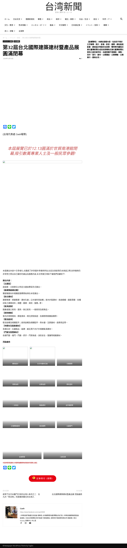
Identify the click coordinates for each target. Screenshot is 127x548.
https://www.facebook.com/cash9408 (32, 512)
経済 (57, 19)
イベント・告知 (92, 25)
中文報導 (62, 25)
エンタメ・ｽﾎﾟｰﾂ (37, 25)
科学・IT (106, 19)
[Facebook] (22, 523)
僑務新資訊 (30, 19)
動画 (51, 25)
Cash (22, 508)
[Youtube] (31, 523)
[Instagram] (26, 523)
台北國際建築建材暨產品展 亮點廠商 (67, 494)
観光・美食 (69, 19)
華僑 (39, 19)
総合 (95, 19)
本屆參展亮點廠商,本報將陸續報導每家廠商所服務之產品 (20, 463)
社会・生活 (83, 19)
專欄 (105, 25)
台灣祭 (21, 31)
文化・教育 (8, 25)
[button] (121, 19)
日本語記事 (75, 25)
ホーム (7, 19)
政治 (48, 19)
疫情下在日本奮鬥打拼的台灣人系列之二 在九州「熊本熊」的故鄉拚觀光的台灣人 (21, 495)
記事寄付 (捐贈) (44, 478)
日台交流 (16, 19)
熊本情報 (22, 25)
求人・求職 (8, 31)
